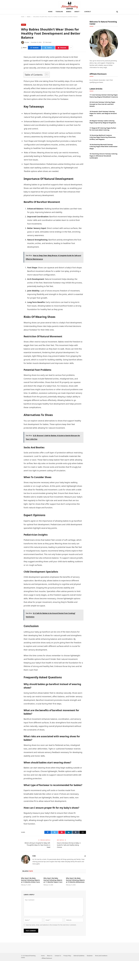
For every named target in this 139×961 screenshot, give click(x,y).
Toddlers (59, 11)
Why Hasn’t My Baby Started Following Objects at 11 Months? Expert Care (52, 880)
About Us (49, 955)
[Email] (14, 81)
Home (50, 11)
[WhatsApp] (14, 77)
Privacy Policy (67, 955)
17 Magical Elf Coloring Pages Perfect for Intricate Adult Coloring (103, 129)
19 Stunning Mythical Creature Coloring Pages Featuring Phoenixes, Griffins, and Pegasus (103, 137)
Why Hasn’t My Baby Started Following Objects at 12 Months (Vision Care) (30, 880)
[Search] (117, 12)
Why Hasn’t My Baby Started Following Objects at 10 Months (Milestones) (75, 880)
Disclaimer (90, 955)
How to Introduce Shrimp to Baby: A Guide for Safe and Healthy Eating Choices (69, 845)
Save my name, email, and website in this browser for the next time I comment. (51, 925)
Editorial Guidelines (79, 955)
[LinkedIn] (14, 69)
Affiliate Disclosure (47, 958)
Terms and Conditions (101, 955)
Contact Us (58, 955)
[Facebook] (14, 61)
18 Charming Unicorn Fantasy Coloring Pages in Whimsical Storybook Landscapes (103, 156)
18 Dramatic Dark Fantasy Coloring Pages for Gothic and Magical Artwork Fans (103, 113)
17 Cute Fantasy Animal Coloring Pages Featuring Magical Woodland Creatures (104, 96)
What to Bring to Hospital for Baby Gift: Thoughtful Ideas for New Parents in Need (37, 845)
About (76, 11)
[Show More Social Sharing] (71, 47)
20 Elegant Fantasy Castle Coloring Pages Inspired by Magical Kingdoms (103, 122)
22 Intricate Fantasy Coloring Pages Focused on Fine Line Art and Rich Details (102, 104)
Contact (87, 11)
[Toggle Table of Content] (45, 74)
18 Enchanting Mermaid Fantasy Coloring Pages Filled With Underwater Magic (104, 146)
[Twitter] (14, 65)
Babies (68, 11)
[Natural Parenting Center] (69, 5)
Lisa (34, 856)
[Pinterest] (14, 73)
